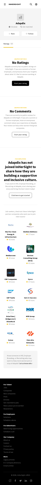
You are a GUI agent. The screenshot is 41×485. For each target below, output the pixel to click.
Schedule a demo (9, 420)
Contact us (7, 446)
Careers (6, 443)
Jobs (5, 387)
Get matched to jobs (11, 403)
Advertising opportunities (13, 428)
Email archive (8, 466)
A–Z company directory (12, 463)
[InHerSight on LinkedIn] (25, 480)
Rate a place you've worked (13, 406)
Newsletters (8, 409)
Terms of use (8, 452)
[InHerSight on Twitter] (20, 480)
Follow (30, 34)
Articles (6, 400)
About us (6, 440)
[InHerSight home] (14, 4)
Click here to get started (20, 195)
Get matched (27, 27)
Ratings (8, 44)
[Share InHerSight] (10, 480)
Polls (5, 397)
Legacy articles (9, 460)
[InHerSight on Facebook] (15, 480)
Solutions (7, 417)
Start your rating (20, 83)
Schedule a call (8, 431)
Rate (13, 34)
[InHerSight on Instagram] (31, 480)
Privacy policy (8, 449)
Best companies (9, 394)
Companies (7, 390)
